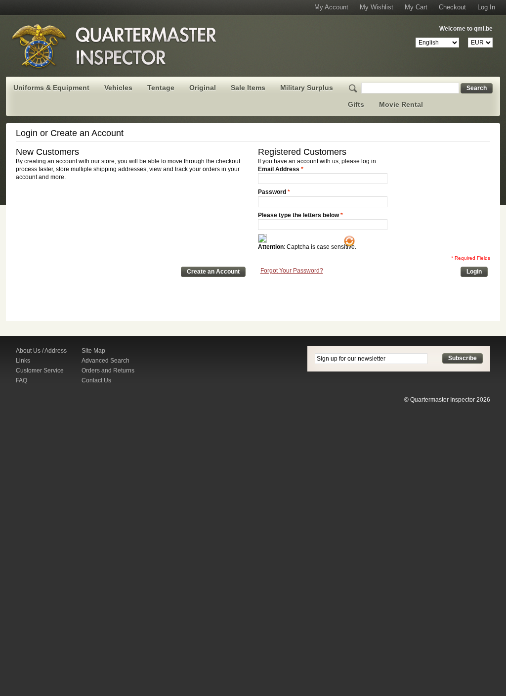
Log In (486, 7)
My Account (331, 7)
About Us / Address (41, 350)
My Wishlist (376, 7)
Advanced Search (105, 360)
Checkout (452, 7)
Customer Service (40, 370)
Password (272, 191)
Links (23, 360)
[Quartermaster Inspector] (114, 46)
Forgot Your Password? (291, 270)
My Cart (416, 7)
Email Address (278, 169)
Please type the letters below (298, 215)
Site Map (93, 350)
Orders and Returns (108, 370)
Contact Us (96, 380)
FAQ (21, 380)
